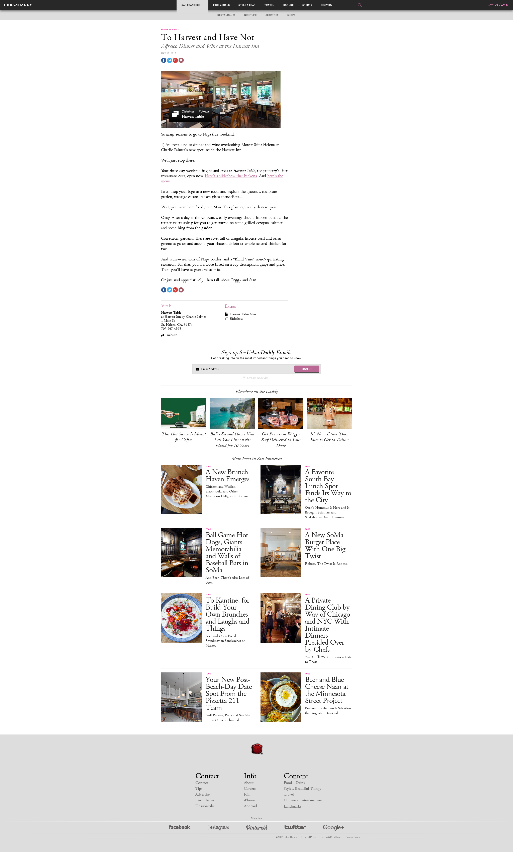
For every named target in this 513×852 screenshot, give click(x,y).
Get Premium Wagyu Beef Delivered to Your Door (281, 440)
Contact (201, 783)
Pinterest (257, 828)
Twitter (295, 828)
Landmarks (292, 806)
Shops (291, 15)
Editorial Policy (308, 837)
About (248, 783)
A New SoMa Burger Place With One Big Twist (325, 545)
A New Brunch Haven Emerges (227, 475)
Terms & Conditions (331, 837)
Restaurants (226, 15)
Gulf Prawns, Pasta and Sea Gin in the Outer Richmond (228, 717)
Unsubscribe (205, 806)
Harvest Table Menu (244, 314)
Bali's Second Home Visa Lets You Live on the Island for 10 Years (232, 440)
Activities (272, 15)
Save (175, 60)
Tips (198, 788)
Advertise (202, 794)
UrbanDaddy (18, 5)
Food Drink (221, 5)
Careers (249, 788)
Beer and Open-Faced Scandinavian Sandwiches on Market (225, 641)
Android (250, 806)
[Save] (181, 60)
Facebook (180, 828)
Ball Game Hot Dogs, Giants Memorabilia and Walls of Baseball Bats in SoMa (227, 552)
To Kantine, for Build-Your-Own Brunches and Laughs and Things (227, 614)
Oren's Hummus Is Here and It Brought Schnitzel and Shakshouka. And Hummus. (327, 512)
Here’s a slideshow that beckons (231, 176)
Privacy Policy (353, 837)
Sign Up (493, 5)
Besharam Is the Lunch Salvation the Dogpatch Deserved (328, 710)
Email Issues (204, 800)
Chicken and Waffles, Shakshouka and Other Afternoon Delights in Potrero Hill (227, 493)
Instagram (218, 828)
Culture (288, 5)
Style (247, 5)
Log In (504, 5)
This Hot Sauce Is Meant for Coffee (184, 437)
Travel (269, 5)
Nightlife (250, 15)
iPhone (249, 800)
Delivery (326, 5)
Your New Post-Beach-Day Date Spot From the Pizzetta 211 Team (229, 694)
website (171, 335)
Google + (333, 828)
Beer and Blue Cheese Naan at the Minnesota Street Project (326, 690)
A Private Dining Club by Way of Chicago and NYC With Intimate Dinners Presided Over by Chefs (327, 625)
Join (247, 794)
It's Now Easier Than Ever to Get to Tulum (329, 437)
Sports (307, 5)
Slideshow (236, 318)
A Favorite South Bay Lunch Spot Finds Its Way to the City (328, 486)
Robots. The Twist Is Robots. (326, 563)
